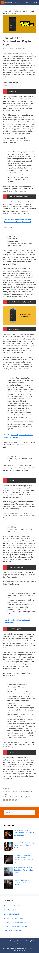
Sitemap (12, 941)
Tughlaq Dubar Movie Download (15, 922)
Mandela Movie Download (13, 918)
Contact (19, 944)
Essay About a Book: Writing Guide (18, 797)
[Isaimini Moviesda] (10, 2)
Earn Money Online (10, 910)
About (6, 941)
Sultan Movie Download (12, 906)
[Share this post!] (4, 801)
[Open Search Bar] (27, 2)
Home (5, 11)
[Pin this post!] (13, 801)
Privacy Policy (30, 941)
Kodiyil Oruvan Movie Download (15, 926)
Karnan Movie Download (12, 914)
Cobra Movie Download (12, 930)
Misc (10, 11)
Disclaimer (20, 941)
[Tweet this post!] (7, 801)
